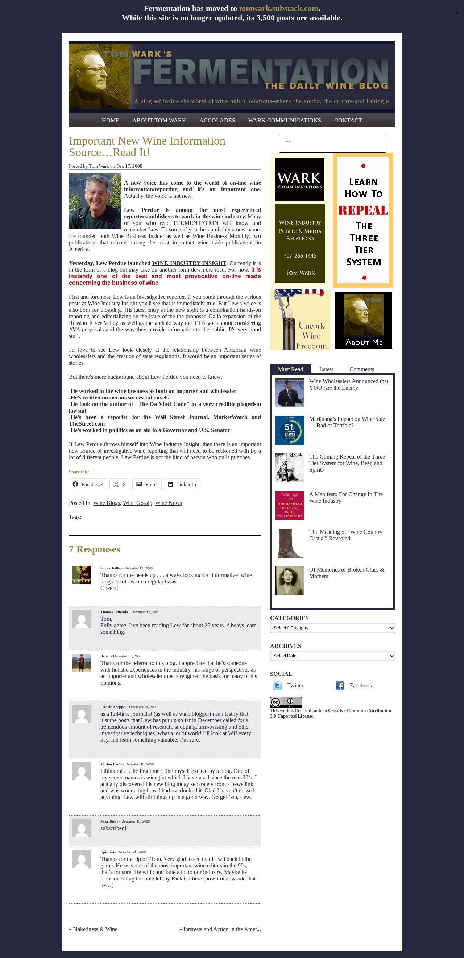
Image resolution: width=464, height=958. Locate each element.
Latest (326, 369)
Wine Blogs (106, 503)
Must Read (290, 369)
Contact (348, 120)
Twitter (295, 685)
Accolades (217, 120)
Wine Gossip (137, 503)
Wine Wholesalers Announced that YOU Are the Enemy (348, 384)
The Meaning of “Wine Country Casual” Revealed (345, 535)
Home (110, 120)
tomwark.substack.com (278, 8)
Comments (361, 369)
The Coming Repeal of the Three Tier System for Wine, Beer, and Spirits (347, 463)
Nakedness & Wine (95, 929)
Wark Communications (284, 120)
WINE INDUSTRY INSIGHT (189, 263)
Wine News (168, 503)
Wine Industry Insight (174, 444)
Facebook (361, 685)
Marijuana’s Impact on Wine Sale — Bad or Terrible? (347, 422)
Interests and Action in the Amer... (222, 929)
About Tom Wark (159, 120)
